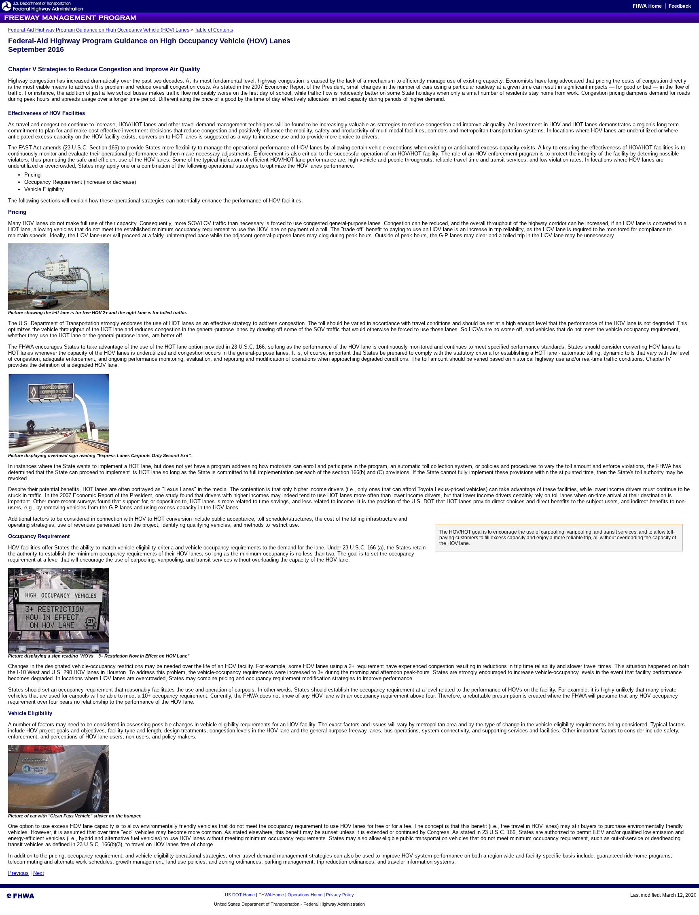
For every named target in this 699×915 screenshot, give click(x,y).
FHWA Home (271, 894)
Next (38, 873)
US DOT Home (240, 894)
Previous (18, 873)
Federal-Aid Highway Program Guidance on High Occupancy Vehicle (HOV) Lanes (98, 30)
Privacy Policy (340, 894)
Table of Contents (214, 30)
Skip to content (616, 8)
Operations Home (305, 894)
